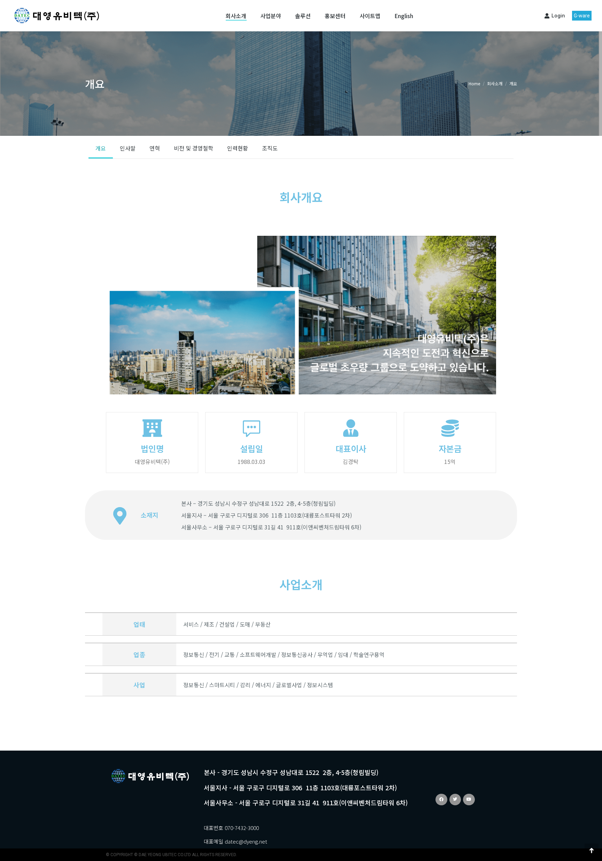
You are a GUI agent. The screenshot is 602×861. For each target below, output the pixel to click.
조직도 (270, 148)
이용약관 (301, 711)
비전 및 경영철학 (193, 148)
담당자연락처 (455, 711)
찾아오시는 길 (386, 721)
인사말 (128, 148)
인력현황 (237, 148)
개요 (100, 148)
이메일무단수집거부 (403, 711)
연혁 (154, 148)
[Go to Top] (592, 851)
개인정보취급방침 (345, 711)
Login (558, 15)
